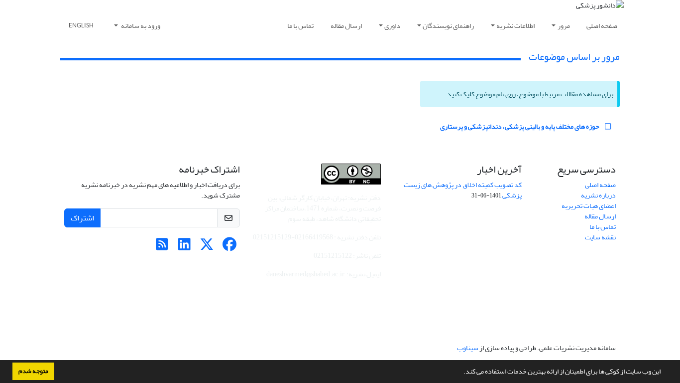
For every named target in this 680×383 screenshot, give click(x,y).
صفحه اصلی (601, 25)
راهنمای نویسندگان (448, 25)
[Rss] (162, 247)
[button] (460, 372)
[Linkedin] (184, 247)
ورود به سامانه (140, 25)
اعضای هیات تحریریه (589, 205)
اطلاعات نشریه (515, 25)
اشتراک (82, 217)
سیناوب (467, 348)
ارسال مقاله (346, 25)
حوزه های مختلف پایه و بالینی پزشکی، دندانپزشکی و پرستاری (520, 126)
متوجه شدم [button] (33, 371)
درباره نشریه (598, 195)
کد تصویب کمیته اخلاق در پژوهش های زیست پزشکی (463, 190)
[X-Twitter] (207, 247)
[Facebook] (229, 247)
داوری (392, 25)
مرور (564, 25)
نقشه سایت (600, 237)
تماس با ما (300, 25)
